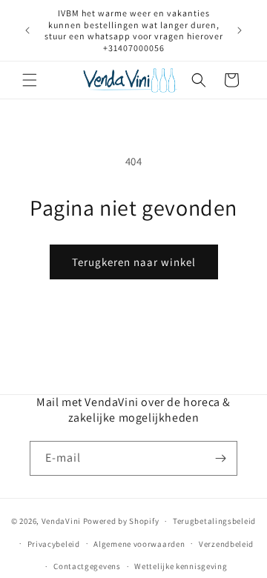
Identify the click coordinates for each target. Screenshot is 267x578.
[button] (29, 80)
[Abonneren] (220, 458)
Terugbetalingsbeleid (214, 521)
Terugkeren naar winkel (134, 262)
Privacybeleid (53, 544)
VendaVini (61, 521)
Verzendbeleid (226, 544)
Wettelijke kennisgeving (180, 566)
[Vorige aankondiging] (27, 30)
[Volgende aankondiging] (239, 30)
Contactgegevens (87, 566)
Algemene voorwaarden (139, 544)
